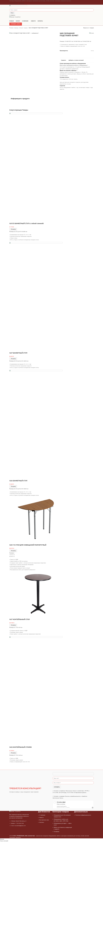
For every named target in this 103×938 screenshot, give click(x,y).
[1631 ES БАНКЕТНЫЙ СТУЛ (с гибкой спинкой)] (35, 165)
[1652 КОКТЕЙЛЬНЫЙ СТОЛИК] (35, 689)
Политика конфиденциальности (83, 815)
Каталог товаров (23, 27)
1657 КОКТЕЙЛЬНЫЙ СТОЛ (19, 619)
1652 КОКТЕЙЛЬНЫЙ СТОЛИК (20, 747)
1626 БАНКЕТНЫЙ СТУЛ (18, 481)
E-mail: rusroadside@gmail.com (18, 825)
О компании (42, 815)
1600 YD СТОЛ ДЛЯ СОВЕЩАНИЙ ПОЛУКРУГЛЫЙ (27, 545)
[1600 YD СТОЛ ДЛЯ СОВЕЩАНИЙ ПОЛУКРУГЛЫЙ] (35, 518)
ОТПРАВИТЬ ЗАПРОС (15, 24)
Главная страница (13, 27)
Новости (41, 817)
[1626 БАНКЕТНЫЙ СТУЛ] (35, 422)
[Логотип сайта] (18, 6)
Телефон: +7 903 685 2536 (17, 823)
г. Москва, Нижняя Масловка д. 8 (18, 821)
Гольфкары (56, 831)
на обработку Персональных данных (67, 790)
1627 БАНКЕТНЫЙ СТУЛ (18, 353)
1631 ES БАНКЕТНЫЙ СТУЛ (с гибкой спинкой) (26, 223)
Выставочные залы (44, 820)
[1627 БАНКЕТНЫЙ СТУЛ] (35, 295)
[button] (13, 229)
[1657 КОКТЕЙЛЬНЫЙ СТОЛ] (35, 593)
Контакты (41, 822)
